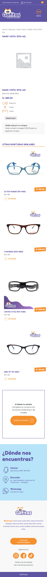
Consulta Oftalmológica (23, 541)
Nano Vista (21, 29)
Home (4, 29)
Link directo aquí (16, 492)
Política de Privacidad (23, 562)
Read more (10, 118)
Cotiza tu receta (21, 420)
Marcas (12, 29)
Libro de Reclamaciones (23, 565)
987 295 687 (28, 3)
